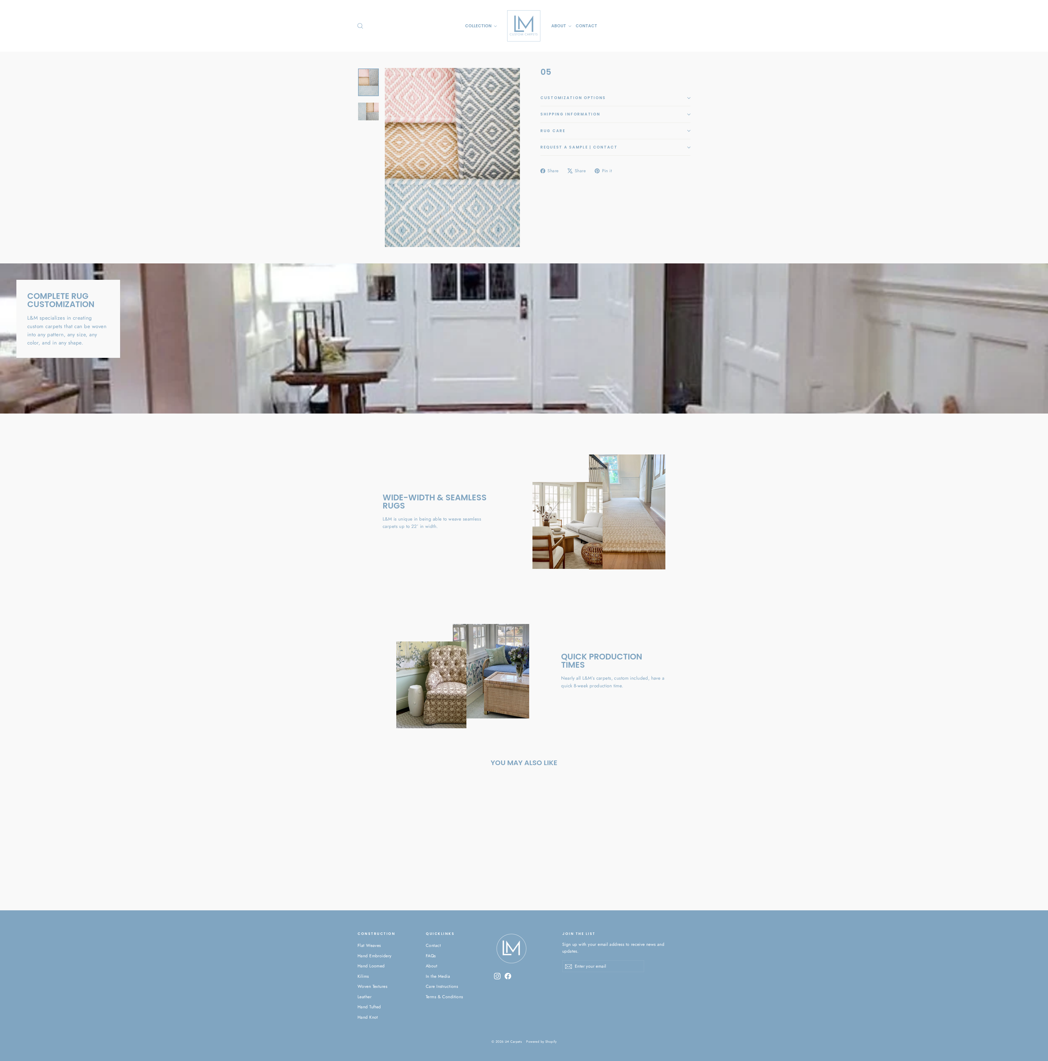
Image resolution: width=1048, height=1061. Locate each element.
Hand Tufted (369, 1007)
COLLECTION (479, 26)
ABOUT (559, 26)
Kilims (363, 976)
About (431, 966)
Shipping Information (570, 114)
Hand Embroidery (374, 956)
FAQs (431, 956)
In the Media (438, 976)
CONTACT (586, 26)
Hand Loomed (371, 966)
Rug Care (552, 130)
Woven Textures (372, 986)
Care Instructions (442, 986)
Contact (433, 945)
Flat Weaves (369, 945)
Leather (364, 997)
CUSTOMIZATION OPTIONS (573, 97)
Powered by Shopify (541, 1041)
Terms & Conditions (444, 997)
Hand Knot (368, 1017)
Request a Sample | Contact (579, 147)
